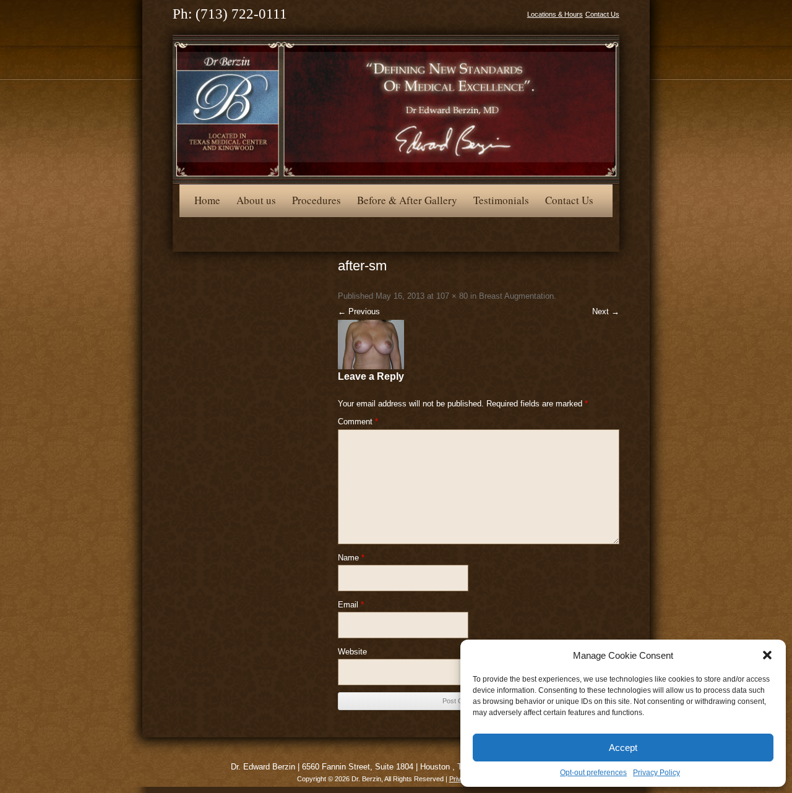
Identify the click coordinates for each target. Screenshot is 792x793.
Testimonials (501, 200)
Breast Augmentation (516, 296)
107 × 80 (452, 296)
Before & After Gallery (407, 200)
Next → (605, 311)
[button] (767, 655)
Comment (358, 421)
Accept (623, 747)
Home (207, 200)
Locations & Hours (555, 14)
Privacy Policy (656, 772)
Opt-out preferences (593, 772)
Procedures (316, 200)
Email (351, 604)
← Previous (359, 311)
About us (256, 200)
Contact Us (602, 14)
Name (351, 557)
